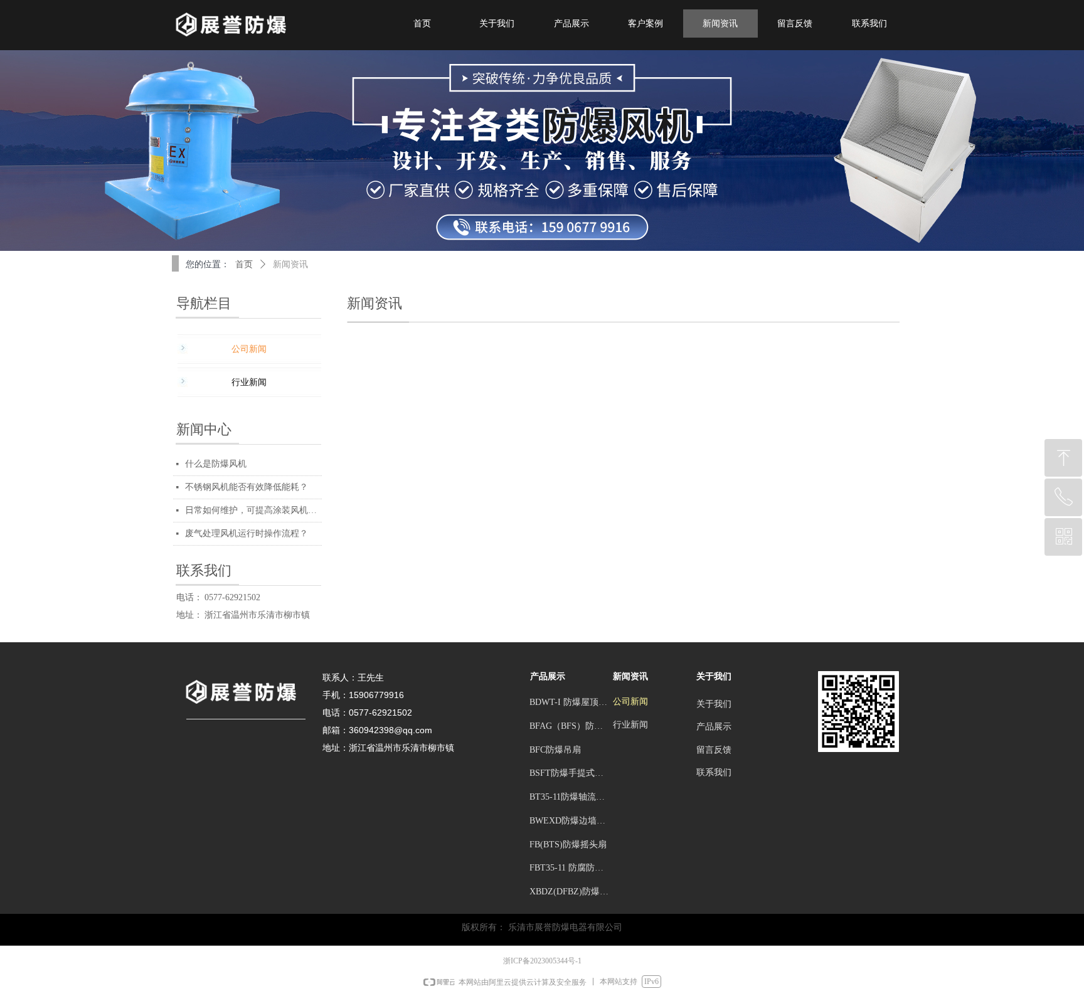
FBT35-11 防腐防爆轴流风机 (572, 867)
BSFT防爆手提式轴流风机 (572, 773)
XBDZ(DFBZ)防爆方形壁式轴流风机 (572, 891)
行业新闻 (249, 382)
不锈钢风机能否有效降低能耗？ (246, 487)
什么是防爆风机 (216, 464)
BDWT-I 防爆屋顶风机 (572, 702)
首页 (244, 264)
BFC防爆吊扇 (555, 750)
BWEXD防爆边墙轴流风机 (572, 820)
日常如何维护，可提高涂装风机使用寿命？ (253, 510)
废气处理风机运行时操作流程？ (246, 533)
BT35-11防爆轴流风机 (571, 797)
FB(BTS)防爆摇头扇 (568, 844)
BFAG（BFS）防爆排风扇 (572, 726)
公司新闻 (249, 349)
